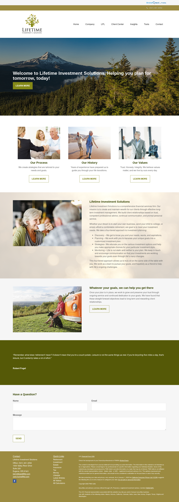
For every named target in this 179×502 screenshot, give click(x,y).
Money (56, 472)
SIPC (152, 488)
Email (94, 400)
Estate (55, 464)
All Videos (57, 480)
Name (16, 400)
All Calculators (59, 483)
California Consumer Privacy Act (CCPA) (145, 477)
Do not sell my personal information (129, 479)
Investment (57, 462)
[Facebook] (14, 481)
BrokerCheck (124, 460)
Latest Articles (59, 478)
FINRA (148, 488)
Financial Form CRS (88, 456)
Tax (54, 470)
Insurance (57, 467)
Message (17, 414)
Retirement (57, 459)
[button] (90, 24)
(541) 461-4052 (155, 7)
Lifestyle (56, 475)
